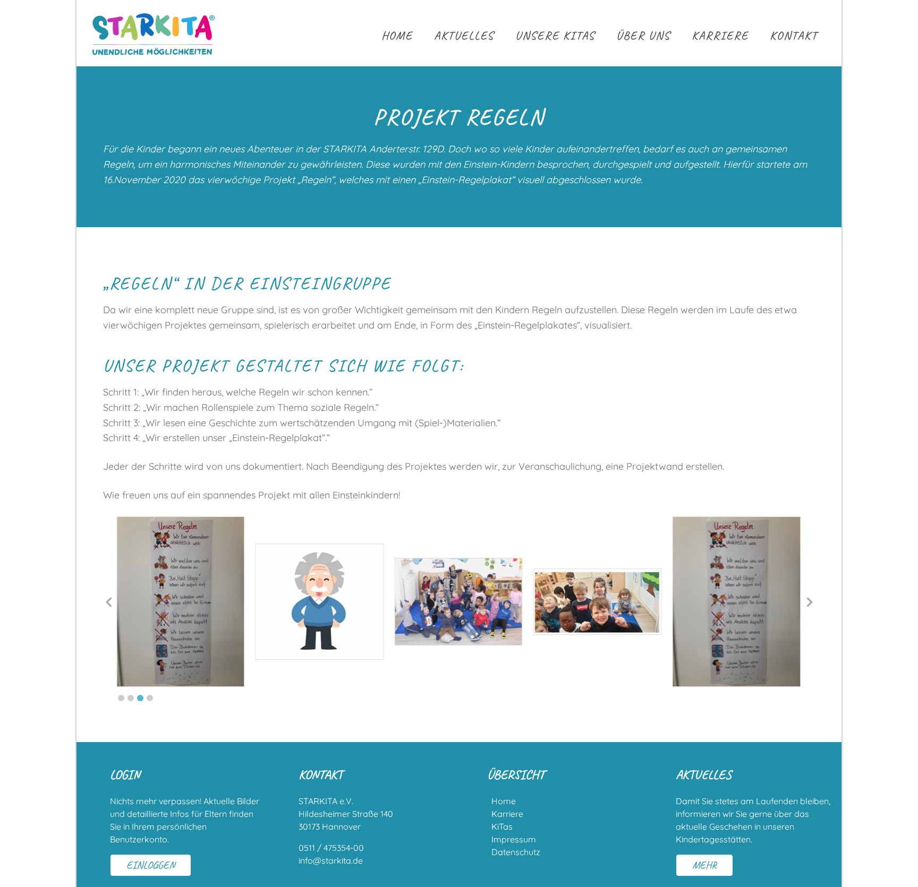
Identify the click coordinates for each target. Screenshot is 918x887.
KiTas (502, 826)
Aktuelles (464, 35)
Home (397, 35)
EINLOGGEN (150, 865)
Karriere (720, 35)
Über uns (643, 35)
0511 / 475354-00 (331, 847)
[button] (121, 698)
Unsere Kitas (555, 35)
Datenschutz (515, 852)
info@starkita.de (331, 860)
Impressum (513, 839)
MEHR (704, 865)
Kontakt (794, 35)
